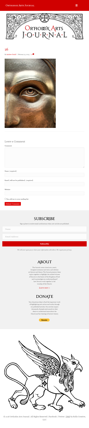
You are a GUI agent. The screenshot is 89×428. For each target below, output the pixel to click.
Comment (8, 146)
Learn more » (44, 287)
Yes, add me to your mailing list (17, 199)
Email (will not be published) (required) (19, 180)
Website (7, 189)
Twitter (61, 416)
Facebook (53, 416)
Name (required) (11, 171)
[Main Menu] (76, 5)
